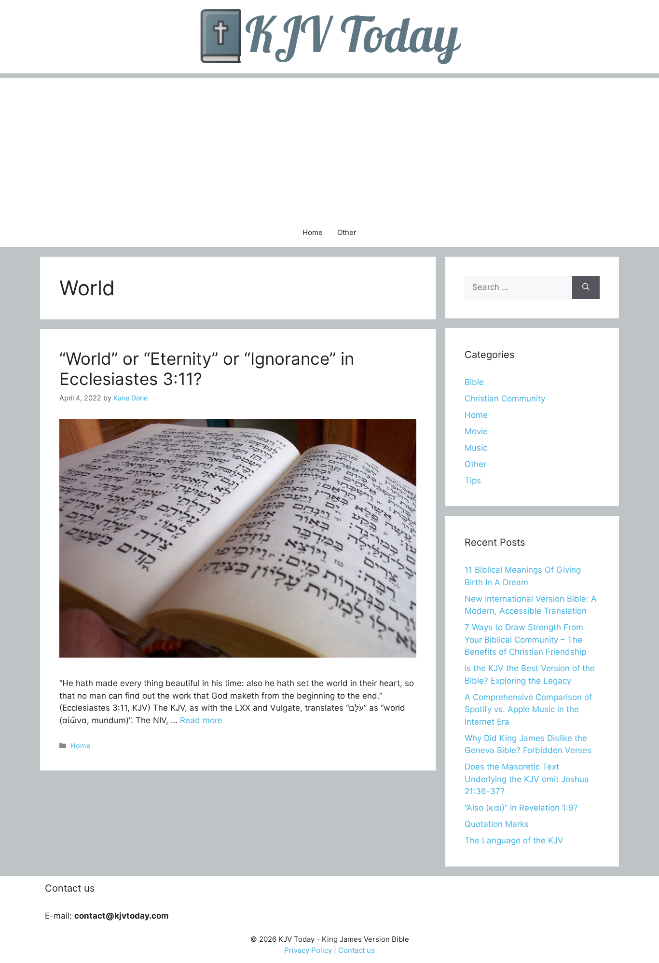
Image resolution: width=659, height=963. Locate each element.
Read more (201, 720)
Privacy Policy (308, 950)
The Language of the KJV (514, 840)
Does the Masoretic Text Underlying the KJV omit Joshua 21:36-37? (527, 779)
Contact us (356, 950)
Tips (473, 480)
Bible (474, 382)
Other (347, 232)
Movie (476, 431)
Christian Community (505, 398)
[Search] (586, 287)
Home (312, 232)
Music (476, 448)
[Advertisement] (329, 145)
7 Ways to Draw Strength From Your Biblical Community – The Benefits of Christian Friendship (525, 639)
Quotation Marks (497, 824)
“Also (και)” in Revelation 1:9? (521, 807)
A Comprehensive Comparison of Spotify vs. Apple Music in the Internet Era (528, 709)
